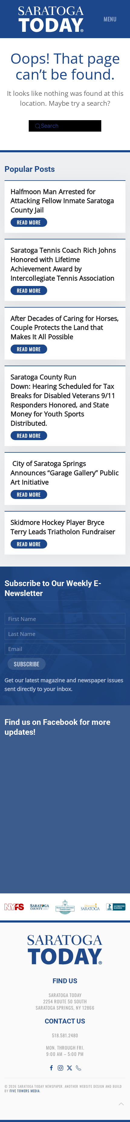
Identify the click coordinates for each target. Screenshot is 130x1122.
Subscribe (26, 664)
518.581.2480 (65, 1035)
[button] (112, 19)
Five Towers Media (25, 1090)
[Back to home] (51, 19)
